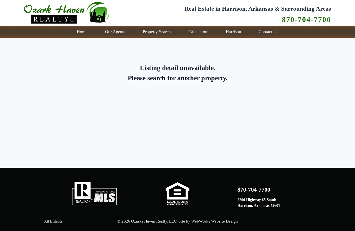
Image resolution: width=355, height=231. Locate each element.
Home (82, 31)
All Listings (53, 221)
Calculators (198, 31)
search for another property (186, 78)
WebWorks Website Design (214, 221)
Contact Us (268, 31)
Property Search (157, 31)
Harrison (233, 31)
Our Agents (115, 31)
